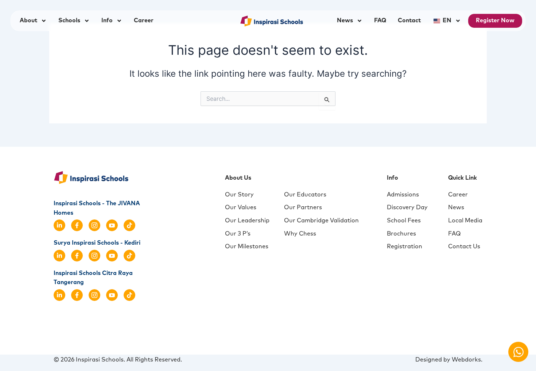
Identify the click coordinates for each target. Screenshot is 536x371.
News (345, 20)
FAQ (380, 20)
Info (107, 20)
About (28, 20)
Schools (69, 20)
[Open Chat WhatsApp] (518, 352)
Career (144, 20)
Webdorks (466, 360)
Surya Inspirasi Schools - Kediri (97, 243)
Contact (409, 20)
